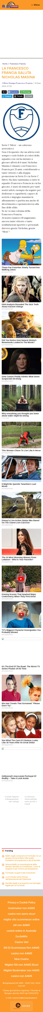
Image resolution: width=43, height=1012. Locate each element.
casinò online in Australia (21, 930)
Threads (20, 96)
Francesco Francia (18, 64)
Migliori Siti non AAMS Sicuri (21, 964)
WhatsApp (26, 92)
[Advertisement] (21, 36)
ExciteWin (21, 936)
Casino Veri (21, 942)
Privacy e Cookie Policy (21, 902)
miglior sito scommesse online (21, 919)
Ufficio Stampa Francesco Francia (17, 83)
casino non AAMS (21, 953)
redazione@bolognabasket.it (24, 998)
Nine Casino (21, 959)
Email (30, 96)
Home (4, 64)
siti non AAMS (21, 925)
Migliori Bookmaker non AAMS (21, 970)
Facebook (14, 92)
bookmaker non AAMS (21, 908)
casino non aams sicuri (21, 913)
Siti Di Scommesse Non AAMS (21, 947)
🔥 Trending (7, 851)
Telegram (8, 96)
